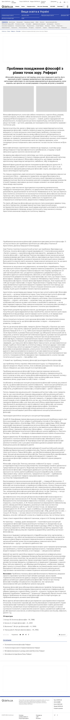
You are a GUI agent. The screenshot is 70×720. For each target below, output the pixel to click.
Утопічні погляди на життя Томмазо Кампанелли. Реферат (22, 648)
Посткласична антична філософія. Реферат (18, 644)
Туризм (45, 27)
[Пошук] (57, 2)
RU (67, 2)
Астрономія (20, 22)
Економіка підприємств (8, 25)
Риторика (31, 27)
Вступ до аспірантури (8, 18)
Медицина (64, 27)
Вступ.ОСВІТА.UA (24, 1)
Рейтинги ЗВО (25, 15)
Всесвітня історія (19, 24)
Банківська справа (29, 22)
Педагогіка (59, 25)
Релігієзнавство (23, 27)
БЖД (37, 22)
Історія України (39, 25)
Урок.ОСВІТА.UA (6, 1)
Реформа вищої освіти (47, 15)
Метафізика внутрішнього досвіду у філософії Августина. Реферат (25, 651)
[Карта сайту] (60, 2)
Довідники (53, 1)
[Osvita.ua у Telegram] (54, 715)
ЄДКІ (23, 18)
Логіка (53, 25)
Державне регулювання (39, 24)
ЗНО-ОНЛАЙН (14, 2)
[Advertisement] (35, 49)
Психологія (14, 27)
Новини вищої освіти (7, 15)
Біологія (42, 22)
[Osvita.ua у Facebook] (57, 715)
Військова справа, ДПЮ (8, 24)
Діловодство (50, 24)
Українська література (54, 27)
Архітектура (12, 22)
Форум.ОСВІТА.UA (35, 1)
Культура (47, 25)
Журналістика (30, 25)
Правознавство (6, 27)
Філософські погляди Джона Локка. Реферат (18, 654)
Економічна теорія (20, 25)
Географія (28, 24)
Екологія (57, 24)
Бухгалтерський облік (51, 22)
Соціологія (38, 27)
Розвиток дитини (43, 2)
